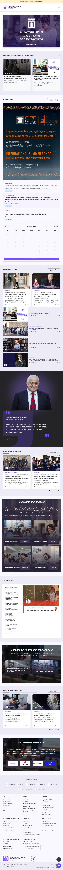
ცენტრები (44, 803)
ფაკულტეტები (6, 799)
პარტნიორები (6, 823)
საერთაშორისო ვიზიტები (35, 326)
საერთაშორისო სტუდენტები (30, 803)
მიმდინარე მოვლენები (11, 839)
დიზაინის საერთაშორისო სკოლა (11, 625)
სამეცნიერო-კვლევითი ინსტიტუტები (48, 800)
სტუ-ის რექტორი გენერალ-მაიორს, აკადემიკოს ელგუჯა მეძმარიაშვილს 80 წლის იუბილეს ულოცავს (43, 360)
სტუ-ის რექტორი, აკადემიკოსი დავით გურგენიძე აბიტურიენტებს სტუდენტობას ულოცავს (45, 294)
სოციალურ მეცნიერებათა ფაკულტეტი (11, 632)
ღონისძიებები (6, 801)
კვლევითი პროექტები (48, 807)
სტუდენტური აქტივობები (11, 472)
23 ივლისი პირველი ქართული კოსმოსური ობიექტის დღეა (44, 714)
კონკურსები (6, 841)
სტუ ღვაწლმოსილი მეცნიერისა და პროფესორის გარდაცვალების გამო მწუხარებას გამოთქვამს (43, 344)
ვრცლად (24, 541)
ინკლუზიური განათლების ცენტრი (31, 834)
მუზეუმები (25, 823)
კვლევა (44, 797)
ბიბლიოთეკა (6, 808)
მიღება (25, 797)
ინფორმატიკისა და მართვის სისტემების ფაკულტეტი (10, 621)
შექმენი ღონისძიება (31, 259)
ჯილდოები (45, 827)
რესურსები (26, 819)
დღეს (56, 226)
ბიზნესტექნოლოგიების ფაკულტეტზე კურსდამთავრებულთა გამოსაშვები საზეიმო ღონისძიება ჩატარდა (46, 476)
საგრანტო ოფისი (46, 814)
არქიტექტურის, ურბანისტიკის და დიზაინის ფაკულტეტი (11, 609)
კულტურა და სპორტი (47, 830)
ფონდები (44, 812)
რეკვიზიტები (7, 849)
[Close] (61, 1)
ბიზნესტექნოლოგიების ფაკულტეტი (10, 629)
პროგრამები (26, 799)
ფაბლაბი (25, 830)
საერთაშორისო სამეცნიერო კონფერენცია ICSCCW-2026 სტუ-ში (43, 329)
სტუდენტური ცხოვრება (29, 811)
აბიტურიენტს (26, 801)
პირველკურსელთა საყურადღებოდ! (39, 313)
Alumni (4, 810)
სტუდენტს (26, 806)
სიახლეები (7, 290)
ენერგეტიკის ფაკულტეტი (11, 590)
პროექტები (6, 825)
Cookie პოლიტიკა (55, 864)
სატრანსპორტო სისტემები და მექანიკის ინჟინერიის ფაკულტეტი (11, 605)
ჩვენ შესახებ (46, 819)
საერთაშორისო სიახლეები (10, 821)
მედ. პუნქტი (7, 846)
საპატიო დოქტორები (47, 825)
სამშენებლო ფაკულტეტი (12, 587)
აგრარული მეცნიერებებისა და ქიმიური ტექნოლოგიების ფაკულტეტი (11, 599)
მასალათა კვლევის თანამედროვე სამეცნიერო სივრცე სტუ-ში (16, 714)
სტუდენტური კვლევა (47, 809)
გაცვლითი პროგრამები (9, 827)
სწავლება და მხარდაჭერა (29, 808)
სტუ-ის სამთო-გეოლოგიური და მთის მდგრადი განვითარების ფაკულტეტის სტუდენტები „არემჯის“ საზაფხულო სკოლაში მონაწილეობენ (17, 478)
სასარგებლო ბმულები (8, 830)
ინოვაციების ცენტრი (28, 832)
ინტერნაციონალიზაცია (11, 819)
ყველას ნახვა (54, 99)
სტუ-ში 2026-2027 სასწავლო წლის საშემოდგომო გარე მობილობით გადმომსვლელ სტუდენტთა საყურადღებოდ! (15, 295)
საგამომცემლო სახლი (28, 827)
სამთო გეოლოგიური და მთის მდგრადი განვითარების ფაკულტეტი (11, 593)
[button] (34, 44)
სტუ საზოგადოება (7, 803)
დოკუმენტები (6, 805)
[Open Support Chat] (58, 865)
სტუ (4, 797)
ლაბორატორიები (27, 825)
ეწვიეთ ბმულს (39, 1)
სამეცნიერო (8, 711)
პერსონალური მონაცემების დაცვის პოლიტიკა (48, 867)
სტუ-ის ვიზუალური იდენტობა (49, 823)
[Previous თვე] (5, 226)
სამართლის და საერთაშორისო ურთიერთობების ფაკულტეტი (9, 615)
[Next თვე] (8, 226)
